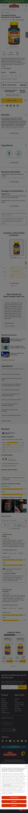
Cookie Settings (14, 797)
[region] (14, 786)
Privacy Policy (7, 785)
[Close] (26, 766)
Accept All (14, 805)
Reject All (14, 801)
